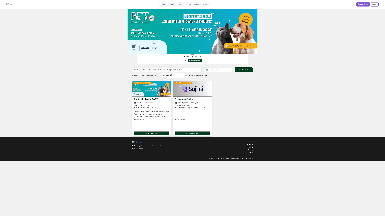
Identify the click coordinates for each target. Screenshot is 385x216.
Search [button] (244, 70)
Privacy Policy (235, 158)
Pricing (188, 4)
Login (374, 4)
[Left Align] (185, 60)
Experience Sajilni (184, 99)
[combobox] (173, 75)
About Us (250, 144)
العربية (205, 4)
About (173, 4)
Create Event (363, 4)
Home (251, 142)
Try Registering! (193, 133)
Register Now (195, 60)
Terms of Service (247, 158)
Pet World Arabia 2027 (192, 57)
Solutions (164, 4)
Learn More (140, 119)
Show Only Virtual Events (198, 75)
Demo (181, 4)
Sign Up (134, 149)
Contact (197, 4)
